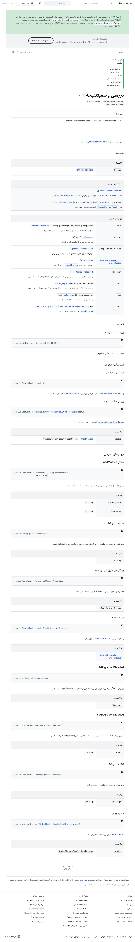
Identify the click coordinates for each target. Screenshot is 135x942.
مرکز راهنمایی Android (35, 900)
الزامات (129, 904)
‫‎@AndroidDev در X (80, 904)
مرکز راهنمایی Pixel (37, 904)
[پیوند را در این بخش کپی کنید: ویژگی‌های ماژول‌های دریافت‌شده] (88, 570)
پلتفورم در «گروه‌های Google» (77, 917)
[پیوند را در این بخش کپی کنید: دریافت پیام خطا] (104, 523)
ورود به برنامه (8, 3)
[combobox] (57, 3)
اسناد (110, 3)
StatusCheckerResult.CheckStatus (95, 202)
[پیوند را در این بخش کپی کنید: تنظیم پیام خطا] (105, 764)
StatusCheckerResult (110, 190)
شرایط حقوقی (106, 936)
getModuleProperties (82, 248)
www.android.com (36, 909)
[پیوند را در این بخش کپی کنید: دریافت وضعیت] (105, 617)
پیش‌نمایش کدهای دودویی (123, 913)
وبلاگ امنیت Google (80, 913)
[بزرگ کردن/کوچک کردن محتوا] (111, 59)
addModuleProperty (39, 225)
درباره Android (126, 936)
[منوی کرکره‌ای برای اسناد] (105, 3)
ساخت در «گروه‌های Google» (77, 921)
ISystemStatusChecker (97, 141)
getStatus (88, 260)
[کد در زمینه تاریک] (122, 340)
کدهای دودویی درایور (124, 921)
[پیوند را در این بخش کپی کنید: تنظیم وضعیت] (106, 813)
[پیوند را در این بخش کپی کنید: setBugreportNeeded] (94, 714)
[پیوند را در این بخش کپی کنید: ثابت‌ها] (113, 324)
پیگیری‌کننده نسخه (37, 921)
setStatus (42, 306)
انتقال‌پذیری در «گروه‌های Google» (75, 925)
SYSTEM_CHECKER (85, 170)
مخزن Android (126, 900)
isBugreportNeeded (83, 272)
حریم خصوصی (86, 936)
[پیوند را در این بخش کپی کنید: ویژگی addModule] (100, 462)
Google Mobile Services (34, 913)
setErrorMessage (65, 295)
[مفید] (17, 52)
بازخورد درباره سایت (71, 936)
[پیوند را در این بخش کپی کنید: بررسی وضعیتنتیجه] (101, 372)
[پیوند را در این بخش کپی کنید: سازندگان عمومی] (100, 364)
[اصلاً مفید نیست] (13, 52)
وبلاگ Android (82, 909)
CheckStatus (71, 265)
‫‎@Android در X (82, 900)
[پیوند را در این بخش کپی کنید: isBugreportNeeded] (95, 667)
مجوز (96, 936)
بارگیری (129, 909)
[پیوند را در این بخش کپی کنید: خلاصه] (112, 153)
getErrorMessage (84, 237)
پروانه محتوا (83, 880)
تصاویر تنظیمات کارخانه (124, 917)
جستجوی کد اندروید (91, 3)
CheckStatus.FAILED (71, 195)
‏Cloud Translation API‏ (80, 42)
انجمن (116, 936)
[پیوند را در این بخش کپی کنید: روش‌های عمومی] (100, 454)
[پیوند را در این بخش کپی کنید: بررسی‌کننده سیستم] (101, 332)
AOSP (121, 52)
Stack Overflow (37, 917)
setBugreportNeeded (65, 283)
